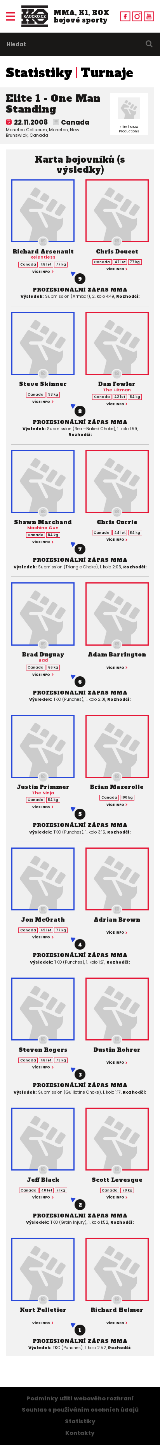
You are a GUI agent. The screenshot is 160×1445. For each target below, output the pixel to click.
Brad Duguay (43, 654)
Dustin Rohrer (117, 1050)
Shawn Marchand (43, 522)
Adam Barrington (117, 654)
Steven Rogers (43, 1050)
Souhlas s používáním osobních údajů (80, 1410)
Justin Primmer (43, 787)
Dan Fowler (117, 384)
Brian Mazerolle (117, 787)
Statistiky (39, 73)
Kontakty (80, 1433)
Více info (41, 271)
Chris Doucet (117, 251)
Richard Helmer (116, 1310)
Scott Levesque (117, 1180)
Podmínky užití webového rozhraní (80, 1398)
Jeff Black (43, 1180)
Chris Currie (117, 522)
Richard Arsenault (43, 251)
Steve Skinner (43, 384)
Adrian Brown (117, 920)
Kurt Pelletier (43, 1310)
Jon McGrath (43, 920)
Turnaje (107, 73)
